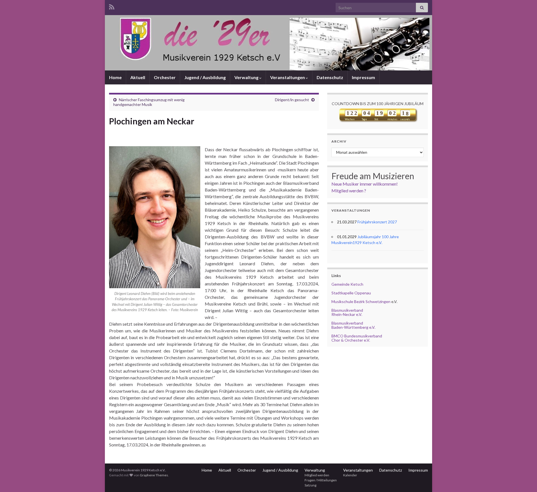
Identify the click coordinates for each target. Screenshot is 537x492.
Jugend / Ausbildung (205, 77)
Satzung (310, 485)
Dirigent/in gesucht (292, 99)
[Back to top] (524, 479)
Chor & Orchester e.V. (350, 340)
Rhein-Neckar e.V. (346, 314)
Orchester (165, 77)
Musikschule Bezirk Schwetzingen (360, 301)
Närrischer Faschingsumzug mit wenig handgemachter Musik (149, 102)
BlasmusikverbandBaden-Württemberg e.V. (353, 325)
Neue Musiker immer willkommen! (364, 183)
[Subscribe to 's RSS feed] (111, 6)
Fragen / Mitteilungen (321, 480)
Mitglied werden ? (348, 190)
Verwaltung (246, 77)
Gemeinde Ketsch (347, 284)
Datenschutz (330, 77)
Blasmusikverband (347, 310)
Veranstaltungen (288, 77)
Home (115, 77)
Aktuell (137, 77)
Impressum (363, 77)
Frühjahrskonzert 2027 (377, 221)
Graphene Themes (154, 475)
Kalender (350, 475)
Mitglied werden (317, 475)
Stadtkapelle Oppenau (351, 292)
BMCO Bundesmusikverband (356, 335)
